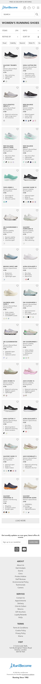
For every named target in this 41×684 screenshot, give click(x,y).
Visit (20, 642)
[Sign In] (24, 7)
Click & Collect (20, 606)
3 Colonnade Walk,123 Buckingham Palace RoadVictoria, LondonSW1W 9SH (20, 649)
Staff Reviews (21, 579)
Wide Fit (32, 43)
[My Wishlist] (33, 7)
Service (21, 594)
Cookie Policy (20, 631)
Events (20, 571)
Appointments (20, 601)
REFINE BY (6, 37)
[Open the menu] (38, 7)
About (20, 561)
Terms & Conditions (20, 628)
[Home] (10, 8)
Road (4, 43)
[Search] (37, 14)
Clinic (20, 574)
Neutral (22, 43)
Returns (20, 609)
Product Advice (20, 576)
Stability (13, 43)
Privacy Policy (20, 633)
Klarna (20, 636)
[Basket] (29, 7)
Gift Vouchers (20, 612)
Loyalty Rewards (21, 615)
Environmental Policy (20, 582)
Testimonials (20, 585)
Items (10, 31)
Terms (20, 624)
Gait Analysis (20, 568)
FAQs (20, 617)
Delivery (20, 603)
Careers (21, 588)
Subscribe (33, 542)
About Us (20, 565)
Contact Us (20, 598)
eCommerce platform (28, 674)
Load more (20, 521)
